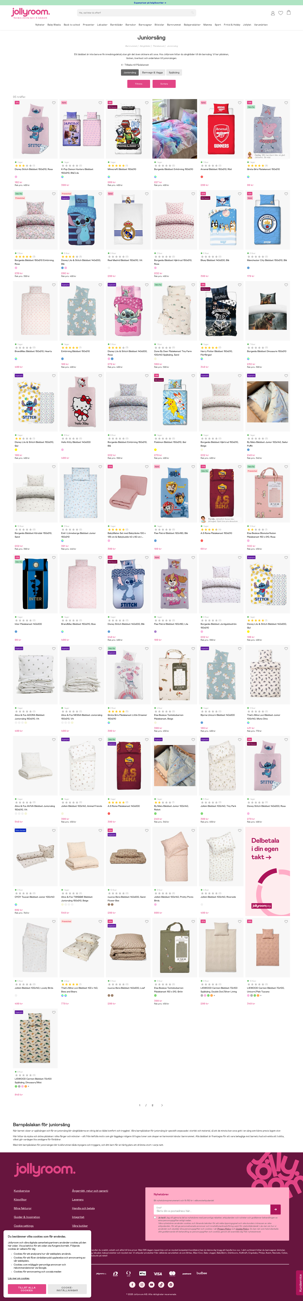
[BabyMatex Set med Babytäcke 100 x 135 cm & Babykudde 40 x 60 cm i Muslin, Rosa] (109, 540)
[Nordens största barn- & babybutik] (30, 11)
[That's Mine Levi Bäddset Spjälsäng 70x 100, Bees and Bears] (65, 995)
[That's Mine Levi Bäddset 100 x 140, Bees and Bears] (62, 995)
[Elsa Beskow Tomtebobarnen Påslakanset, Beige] (155, 722)
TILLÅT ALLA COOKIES (27, 1289)
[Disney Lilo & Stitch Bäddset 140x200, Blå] (62, 268)
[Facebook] (132, 1285)
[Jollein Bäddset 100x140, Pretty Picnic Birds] (155, 904)
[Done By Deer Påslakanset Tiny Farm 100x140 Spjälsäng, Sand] (155, 358)
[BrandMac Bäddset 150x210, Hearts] (16, 358)
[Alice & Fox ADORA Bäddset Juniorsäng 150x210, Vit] (16, 722)
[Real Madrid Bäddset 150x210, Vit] (109, 268)
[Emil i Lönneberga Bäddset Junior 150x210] (62, 540)
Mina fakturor (23, 1208)
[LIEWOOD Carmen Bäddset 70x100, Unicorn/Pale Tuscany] (205, 995)
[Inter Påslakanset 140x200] (16, 631)
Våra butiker (80, 1226)
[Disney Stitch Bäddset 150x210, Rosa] (16, 177)
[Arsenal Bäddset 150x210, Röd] (202, 177)
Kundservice (22, 1191)
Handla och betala (83, 1208)
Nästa (162, 1105)
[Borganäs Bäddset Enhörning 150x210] (155, 177)
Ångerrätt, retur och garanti (90, 1191)
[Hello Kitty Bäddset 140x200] (62, 449)
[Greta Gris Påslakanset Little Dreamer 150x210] (109, 722)
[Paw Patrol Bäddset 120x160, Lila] (155, 631)
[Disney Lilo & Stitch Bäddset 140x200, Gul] (248, 631)
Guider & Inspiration (27, 1217)
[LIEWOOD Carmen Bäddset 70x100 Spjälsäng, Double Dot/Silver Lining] (202, 995)
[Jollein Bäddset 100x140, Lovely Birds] (16, 995)
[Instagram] (142, 1285)
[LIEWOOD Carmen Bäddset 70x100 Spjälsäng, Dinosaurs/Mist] (208, 995)
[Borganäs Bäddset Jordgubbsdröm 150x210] (202, 631)
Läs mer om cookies (18, 1278)
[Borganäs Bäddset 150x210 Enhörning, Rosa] (16, 268)
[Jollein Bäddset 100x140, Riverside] (202, 904)
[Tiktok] (161, 1285)
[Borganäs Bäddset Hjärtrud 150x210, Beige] (202, 449)
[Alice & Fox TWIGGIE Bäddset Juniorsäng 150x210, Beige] (25, 722)
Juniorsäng (172, 46)
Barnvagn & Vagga (152, 72)
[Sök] (192, 12)
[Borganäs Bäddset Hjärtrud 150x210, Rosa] (155, 268)
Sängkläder (145, 46)
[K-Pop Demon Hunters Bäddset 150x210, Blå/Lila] (62, 177)
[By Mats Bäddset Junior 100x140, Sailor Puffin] (248, 449)
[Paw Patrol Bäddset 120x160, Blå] (155, 540)
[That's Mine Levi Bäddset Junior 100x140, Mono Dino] (248, 722)
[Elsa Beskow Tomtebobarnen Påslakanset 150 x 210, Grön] (155, 995)
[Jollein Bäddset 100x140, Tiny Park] (202, 813)
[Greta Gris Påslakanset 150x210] (248, 177)
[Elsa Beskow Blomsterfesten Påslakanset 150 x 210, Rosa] (248, 540)
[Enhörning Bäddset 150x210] (62, 358)
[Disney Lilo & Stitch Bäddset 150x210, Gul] (16, 449)
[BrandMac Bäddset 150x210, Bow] (62, 631)
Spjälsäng (174, 72)
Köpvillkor (20, 1199)
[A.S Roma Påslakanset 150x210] (202, 540)
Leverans (78, 1199)
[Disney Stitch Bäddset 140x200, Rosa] (248, 813)
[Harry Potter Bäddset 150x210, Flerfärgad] (202, 358)
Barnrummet (131, 46)
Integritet (78, 1217)
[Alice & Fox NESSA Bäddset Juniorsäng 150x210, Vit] (19, 722)
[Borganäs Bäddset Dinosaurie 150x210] (248, 358)
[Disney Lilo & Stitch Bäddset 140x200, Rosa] (65, 268)
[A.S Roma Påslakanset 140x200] (109, 813)
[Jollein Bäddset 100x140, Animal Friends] (62, 813)
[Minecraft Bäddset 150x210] (109, 177)
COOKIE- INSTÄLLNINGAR (67, 1289)
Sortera (164, 83)
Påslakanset (158, 46)
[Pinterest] (171, 1285)
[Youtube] (152, 1285)
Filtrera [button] (138, 83)
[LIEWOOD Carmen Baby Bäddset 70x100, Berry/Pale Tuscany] (211, 995)
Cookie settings (24, 1226)
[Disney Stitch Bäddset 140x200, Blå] (109, 631)
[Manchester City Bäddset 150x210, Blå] (248, 268)
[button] (281, 13)
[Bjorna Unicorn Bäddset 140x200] (202, 722)
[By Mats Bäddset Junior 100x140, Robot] (155, 813)
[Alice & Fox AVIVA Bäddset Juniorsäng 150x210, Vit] (22, 722)
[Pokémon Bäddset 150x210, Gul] (155, 449)
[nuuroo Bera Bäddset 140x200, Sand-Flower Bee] (109, 904)
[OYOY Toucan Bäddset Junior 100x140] (16, 904)
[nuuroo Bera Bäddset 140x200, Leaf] (112, 904)
